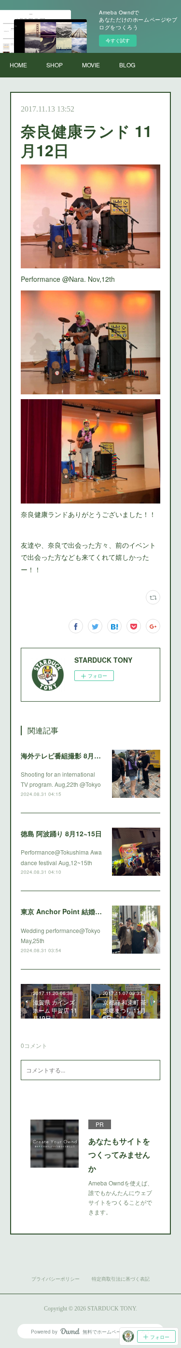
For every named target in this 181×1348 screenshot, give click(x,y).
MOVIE (91, 65)
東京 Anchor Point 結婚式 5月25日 (75, 911)
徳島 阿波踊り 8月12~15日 (61, 833)
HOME (18, 65)
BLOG (127, 65)
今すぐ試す (118, 40)
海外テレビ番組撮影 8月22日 (65, 755)
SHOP (54, 65)
